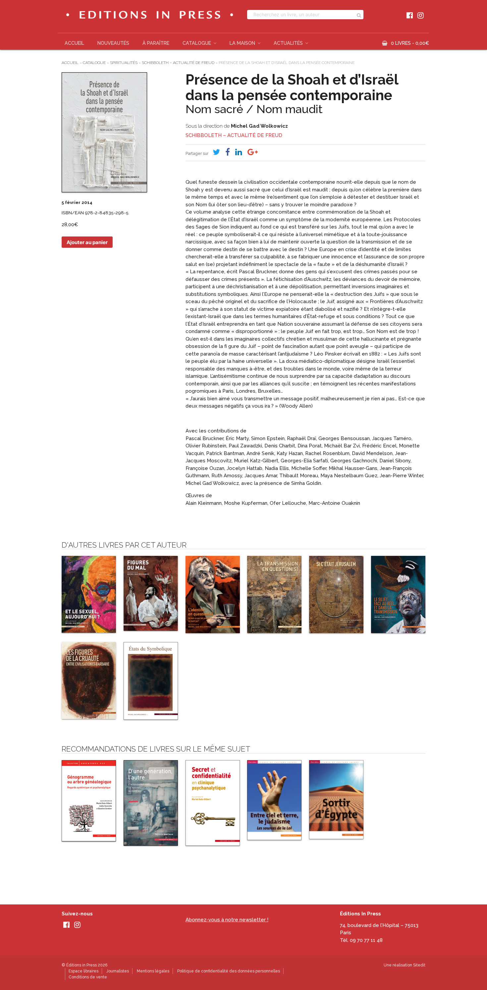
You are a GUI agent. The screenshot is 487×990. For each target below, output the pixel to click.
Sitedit (419, 965)
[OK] (358, 14)
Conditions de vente (88, 977)
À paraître (155, 43)
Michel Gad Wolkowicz (259, 126)
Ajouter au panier (87, 242)
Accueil (74, 43)
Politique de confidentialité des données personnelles (228, 971)
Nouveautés (113, 43)
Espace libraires (83, 971)
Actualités (288, 43)
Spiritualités (123, 62)
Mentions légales (153, 971)
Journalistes (117, 971)
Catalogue (197, 43)
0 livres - (410, 43)
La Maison (242, 43)
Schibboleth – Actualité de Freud (178, 62)
